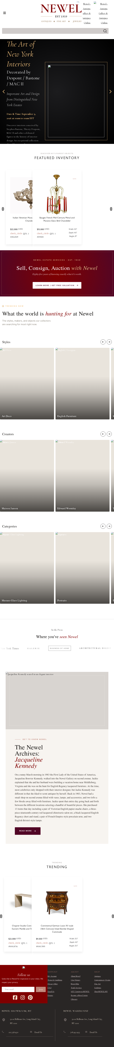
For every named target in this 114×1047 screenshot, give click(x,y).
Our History (75, 980)
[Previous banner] (4, 91)
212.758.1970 (13, 1032)
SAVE (47, 886)
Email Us (51, 991)
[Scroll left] (103, 341)
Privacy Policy (53, 984)
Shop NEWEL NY (101, 991)
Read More (25, 831)
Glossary (74, 999)
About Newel (75, 976)
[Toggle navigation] (4, 13)
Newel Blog (75, 984)
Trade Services (76, 987)
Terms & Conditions (55, 980)
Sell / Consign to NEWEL (80, 991)
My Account (52, 976)
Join (41, 989)
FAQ (50, 987)
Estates (50, 995)
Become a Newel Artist (79, 995)
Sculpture (97, 987)
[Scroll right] (109, 341)
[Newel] (24, 967)
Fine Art (97, 984)
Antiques (97, 976)
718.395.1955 (75, 1032)
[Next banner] (109, 91)
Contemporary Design (102, 980)
